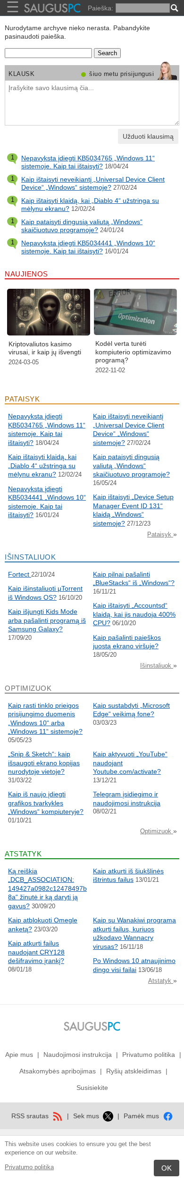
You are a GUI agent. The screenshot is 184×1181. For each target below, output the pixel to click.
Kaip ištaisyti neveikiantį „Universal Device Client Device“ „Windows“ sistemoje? (93, 184)
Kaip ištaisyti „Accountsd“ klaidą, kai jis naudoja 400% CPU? (134, 614)
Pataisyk (160, 534)
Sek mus (87, 1116)
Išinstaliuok (156, 665)
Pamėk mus (142, 1116)
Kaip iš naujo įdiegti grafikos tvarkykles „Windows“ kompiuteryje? (46, 802)
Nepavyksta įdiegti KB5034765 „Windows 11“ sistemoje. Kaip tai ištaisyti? (88, 162)
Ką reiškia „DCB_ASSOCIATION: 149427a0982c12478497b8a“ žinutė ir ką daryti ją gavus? (47, 888)
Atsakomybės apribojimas (57, 1071)
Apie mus (19, 1054)
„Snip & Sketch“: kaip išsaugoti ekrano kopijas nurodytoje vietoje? (44, 762)
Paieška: (100, 8)
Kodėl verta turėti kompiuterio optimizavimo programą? (133, 352)
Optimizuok (156, 831)
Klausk (21, 73)
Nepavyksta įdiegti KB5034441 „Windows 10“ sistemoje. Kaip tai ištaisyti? (88, 247)
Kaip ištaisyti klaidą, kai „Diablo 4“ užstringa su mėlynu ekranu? (42, 465)
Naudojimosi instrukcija (77, 1054)
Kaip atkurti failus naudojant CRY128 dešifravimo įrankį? (36, 951)
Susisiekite (92, 1087)
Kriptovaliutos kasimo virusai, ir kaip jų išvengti (44, 348)
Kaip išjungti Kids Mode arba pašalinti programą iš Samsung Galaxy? (47, 620)
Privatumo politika (29, 1167)
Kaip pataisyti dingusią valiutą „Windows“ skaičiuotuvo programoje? (81, 226)
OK (166, 1168)
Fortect (19, 574)
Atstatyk (160, 980)
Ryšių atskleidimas (133, 1071)
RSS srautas (30, 1116)
